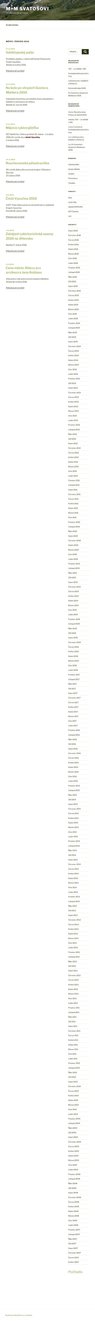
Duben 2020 (73, 545)
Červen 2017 (73, 702)
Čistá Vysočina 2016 (21, 198)
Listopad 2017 (74, 679)
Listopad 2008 (74, 1179)
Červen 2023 (73, 397)
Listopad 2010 (74, 1068)
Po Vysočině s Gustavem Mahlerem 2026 (76, 147)
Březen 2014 (73, 883)
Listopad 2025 (74, 272)
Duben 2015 (73, 823)
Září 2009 (72, 1132)
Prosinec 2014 (74, 841)
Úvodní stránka (12, 25)
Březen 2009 (73, 1160)
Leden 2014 (73, 892)
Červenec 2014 (74, 864)
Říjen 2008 (72, 1183)
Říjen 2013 (72, 906)
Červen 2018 (73, 647)
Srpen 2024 (73, 342)
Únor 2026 (72, 258)
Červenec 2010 (74, 1086)
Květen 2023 (73, 402)
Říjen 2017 (72, 684)
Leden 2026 (73, 263)
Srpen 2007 (73, 1248)
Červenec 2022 (74, 448)
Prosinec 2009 (74, 1119)
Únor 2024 (72, 369)
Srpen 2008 (73, 1193)
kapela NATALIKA (75, 207)
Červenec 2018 (74, 642)
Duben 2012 (73, 989)
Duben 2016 (73, 767)
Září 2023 (72, 383)
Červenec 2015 (74, 809)
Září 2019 (72, 577)
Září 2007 (72, 1243)
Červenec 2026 (74, 235)
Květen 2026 (73, 244)
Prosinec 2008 (74, 1174)
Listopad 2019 (74, 568)
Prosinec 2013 (74, 897)
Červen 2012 (73, 980)
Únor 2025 (72, 314)
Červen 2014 (73, 869)
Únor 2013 (72, 943)
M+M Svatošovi (27, 8)
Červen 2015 (73, 813)
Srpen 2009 (73, 1137)
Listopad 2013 (74, 901)
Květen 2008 (73, 1206)
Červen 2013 (73, 924)
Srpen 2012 (72, 971)
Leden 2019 (73, 614)
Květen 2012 (73, 985)
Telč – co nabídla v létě (77, 69)
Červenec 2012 (74, 975)
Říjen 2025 (72, 277)
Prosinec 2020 (74, 522)
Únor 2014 (72, 887)
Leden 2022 (73, 476)
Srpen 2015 (73, 804)
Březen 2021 (73, 513)
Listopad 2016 (74, 735)
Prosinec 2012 (74, 952)
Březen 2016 (73, 772)
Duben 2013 (73, 934)
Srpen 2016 (73, 749)
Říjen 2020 (72, 531)
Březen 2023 (73, 411)
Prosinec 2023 (74, 379)
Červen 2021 (73, 499)
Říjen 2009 (72, 1128)
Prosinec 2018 (74, 619)
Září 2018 (72, 633)
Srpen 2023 (73, 388)
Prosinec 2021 (74, 480)
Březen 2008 (73, 1216)
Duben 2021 (73, 508)
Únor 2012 (72, 998)
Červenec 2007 (74, 1253)
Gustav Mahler (74, 169)
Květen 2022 (73, 457)
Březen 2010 (73, 1105)
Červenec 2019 (74, 587)
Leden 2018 (73, 670)
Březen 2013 (73, 938)
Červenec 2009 (74, 1142)
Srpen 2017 (72, 693)
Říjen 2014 (72, 850)
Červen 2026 (73, 240)
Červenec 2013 (74, 920)
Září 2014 (72, 855)
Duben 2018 (73, 656)
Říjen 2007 (72, 1239)
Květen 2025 (73, 300)
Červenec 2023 (74, 393)
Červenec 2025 (74, 291)
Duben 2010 (73, 1100)
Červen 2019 (73, 591)
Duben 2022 (73, 462)
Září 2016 (72, 744)
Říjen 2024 (72, 332)
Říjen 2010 (72, 1072)
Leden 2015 (73, 836)
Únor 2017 (72, 721)
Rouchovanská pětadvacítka (27, 163)
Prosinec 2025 (74, 268)
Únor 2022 (72, 471)
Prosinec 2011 (74, 1008)
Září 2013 (72, 910)
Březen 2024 (73, 365)
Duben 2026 (73, 249)
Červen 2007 (73, 1257)
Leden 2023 (73, 420)
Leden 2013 (73, 947)
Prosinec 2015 (74, 786)
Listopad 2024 (74, 328)
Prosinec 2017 (74, 675)
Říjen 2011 (72, 1017)
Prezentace (73, 178)
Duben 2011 (73, 1045)
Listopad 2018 (74, 624)
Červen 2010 (73, 1091)
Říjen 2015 (72, 795)
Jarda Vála (72, 202)
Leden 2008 (73, 1225)
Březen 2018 (73, 661)
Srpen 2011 (72, 1026)
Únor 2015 (72, 832)
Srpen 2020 (73, 536)
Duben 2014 (73, 878)
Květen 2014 (73, 873)
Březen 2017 (73, 716)
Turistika (71, 183)
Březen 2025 (73, 309)
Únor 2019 (72, 610)
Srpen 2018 (73, 638)
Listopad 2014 (74, 846)
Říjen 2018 (72, 628)
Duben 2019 (73, 601)
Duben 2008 (73, 1211)
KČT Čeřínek (73, 211)
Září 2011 (72, 1022)
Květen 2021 (73, 503)
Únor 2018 (72, 665)
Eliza (70, 198)
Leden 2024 (73, 374)
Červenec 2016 (74, 753)
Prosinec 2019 (74, 564)
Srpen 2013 (73, 915)
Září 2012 (72, 966)
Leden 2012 (73, 1003)
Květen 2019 (73, 596)
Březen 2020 (73, 550)
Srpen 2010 (73, 1082)
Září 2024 (72, 337)
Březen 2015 (73, 827)
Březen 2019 (73, 605)
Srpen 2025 (73, 286)
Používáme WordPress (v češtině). (18, 1315)
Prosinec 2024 (74, 323)
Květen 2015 (73, 818)
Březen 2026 (73, 254)
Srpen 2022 (73, 443)
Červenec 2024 (74, 346)
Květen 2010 (73, 1096)
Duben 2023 (73, 406)
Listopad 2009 (74, 1123)
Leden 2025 (73, 318)
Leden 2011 (73, 1059)
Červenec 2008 (74, 1197)
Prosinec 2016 (74, 730)
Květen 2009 (73, 1151)
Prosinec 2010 (74, 1063)
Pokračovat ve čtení (15, 71)
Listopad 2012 (74, 957)
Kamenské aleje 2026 (77, 88)
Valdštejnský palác (20, 52)
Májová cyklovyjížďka (22, 128)
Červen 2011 (73, 1035)
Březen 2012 (73, 994)
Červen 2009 (73, 1146)
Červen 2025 (73, 295)
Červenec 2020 (74, 540)
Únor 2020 (72, 554)
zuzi (69, 216)
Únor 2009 (72, 1165)
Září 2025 (72, 281)
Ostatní (71, 174)
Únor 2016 (72, 776)
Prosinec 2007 (74, 1230)
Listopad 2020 (74, 527)
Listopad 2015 (74, 790)
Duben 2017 (73, 712)
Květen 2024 (73, 355)
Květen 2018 (73, 651)
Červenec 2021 (74, 494)
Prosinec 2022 (74, 425)
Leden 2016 (73, 781)
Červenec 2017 (74, 698)
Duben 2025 (73, 305)
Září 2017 (72, 689)
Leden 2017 (73, 726)
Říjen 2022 (72, 434)
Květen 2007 (73, 1262)
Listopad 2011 (73, 1012)
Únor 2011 (72, 1054)
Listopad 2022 (74, 429)
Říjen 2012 (72, 961)
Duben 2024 (73, 360)
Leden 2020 (73, 559)
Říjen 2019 (72, 573)
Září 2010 (72, 1077)
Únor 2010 (72, 1109)
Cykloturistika (73, 164)
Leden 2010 (73, 1114)
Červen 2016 (73, 758)
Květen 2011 (73, 1040)
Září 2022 (72, 439)
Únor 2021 (72, 517)
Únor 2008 (72, 1220)
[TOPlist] (73, 1283)
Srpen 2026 (73, 231)
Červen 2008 (73, 1202)
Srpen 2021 (72, 490)
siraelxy (71, 119)
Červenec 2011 (74, 1031)
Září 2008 (72, 1188)
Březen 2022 (73, 466)
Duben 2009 (73, 1156)
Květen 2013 (73, 929)
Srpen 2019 (73, 582)
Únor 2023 (72, 416)
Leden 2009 (73, 1169)
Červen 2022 (73, 453)
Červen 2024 (73, 351)
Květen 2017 (73, 707)
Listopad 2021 (74, 485)
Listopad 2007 (74, 1234)
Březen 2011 (73, 1049)
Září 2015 (72, 799)
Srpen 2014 (73, 860)
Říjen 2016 (72, 739)
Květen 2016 (73, 763)
